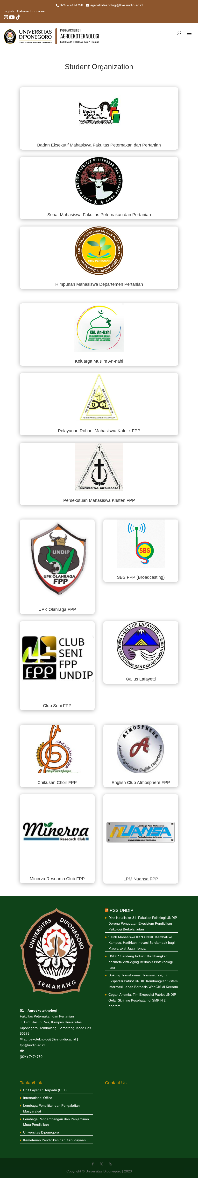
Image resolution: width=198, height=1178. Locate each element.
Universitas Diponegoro (41, 1132)
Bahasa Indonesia (31, 11)
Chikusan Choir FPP (57, 782)
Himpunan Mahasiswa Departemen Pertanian (99, 284)
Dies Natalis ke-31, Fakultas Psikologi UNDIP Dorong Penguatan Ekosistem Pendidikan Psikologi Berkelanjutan (142, 923)
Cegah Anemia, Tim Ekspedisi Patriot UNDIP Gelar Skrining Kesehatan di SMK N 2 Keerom (142, 1000)
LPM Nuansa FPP (140, 879)
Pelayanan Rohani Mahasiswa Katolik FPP (99, 430)
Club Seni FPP (57, 705)
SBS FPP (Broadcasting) (141, 577)
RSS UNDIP (121, 910)
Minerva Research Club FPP (57, 878)
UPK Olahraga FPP (57, 609)
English (8, 11)
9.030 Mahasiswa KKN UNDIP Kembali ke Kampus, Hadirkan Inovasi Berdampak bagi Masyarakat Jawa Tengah (141, 943)
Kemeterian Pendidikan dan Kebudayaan (54, 1140)
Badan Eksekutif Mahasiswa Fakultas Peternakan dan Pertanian (99, 145)
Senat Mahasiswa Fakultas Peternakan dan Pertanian (99, 214)
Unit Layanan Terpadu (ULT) (45, 1090)
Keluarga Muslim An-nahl (99, 361)
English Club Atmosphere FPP (141, 782)
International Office (37, 1098)
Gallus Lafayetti (141, 679)
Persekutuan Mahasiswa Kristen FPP (99, 500)
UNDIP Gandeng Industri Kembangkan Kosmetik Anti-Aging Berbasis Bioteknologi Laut (140, 962)
